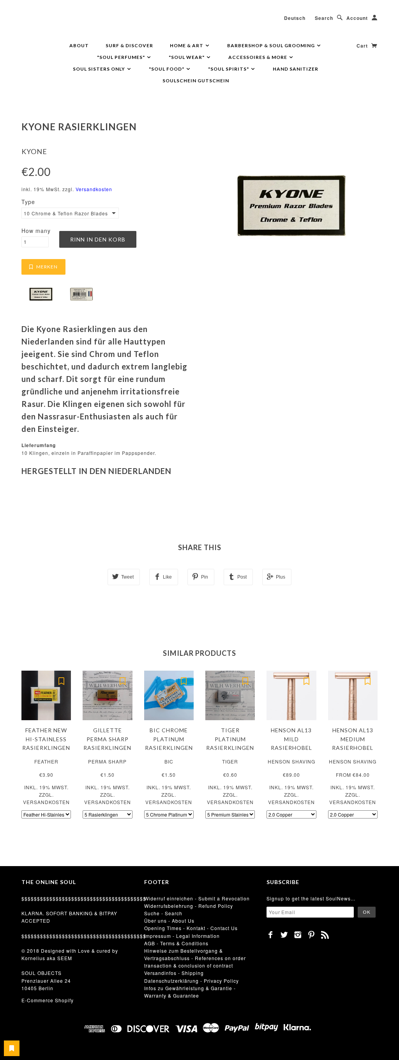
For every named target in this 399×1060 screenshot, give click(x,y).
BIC (168, 761)
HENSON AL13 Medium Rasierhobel (352, 739)
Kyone (34, 151)
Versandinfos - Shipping (174, 972)
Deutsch (294, 17)
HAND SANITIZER (295, 69)
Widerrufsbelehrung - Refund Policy (188, 905)
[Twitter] (284, 935)
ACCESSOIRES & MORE (258, 57)
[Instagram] (298, 935)
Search (324, 17)
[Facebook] (271, 935)
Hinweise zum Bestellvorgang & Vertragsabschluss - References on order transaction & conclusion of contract (195, 958)
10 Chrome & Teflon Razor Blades (66, 213)
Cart (363, 45)
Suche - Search (163, 913)
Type (28, 202)
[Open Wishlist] (11, 1048)
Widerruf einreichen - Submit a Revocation (197, 898)
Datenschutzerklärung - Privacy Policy (191, 980)
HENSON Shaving (291, 761)
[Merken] (61, 680)
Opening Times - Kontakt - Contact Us (191, 928)
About (79, 45)
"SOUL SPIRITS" (229, 69)
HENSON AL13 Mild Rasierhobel (291, 739)
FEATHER (46, 761)
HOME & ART (187, 45)
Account (357, 17)
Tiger (230, 761)
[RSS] (325, 935)
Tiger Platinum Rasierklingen (230, 739)
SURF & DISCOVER (129, 45)
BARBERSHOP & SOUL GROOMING (271, 45)
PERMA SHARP (107, 761)
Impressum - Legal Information (182, 935)
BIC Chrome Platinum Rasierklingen (169, 739)
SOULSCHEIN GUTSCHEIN (195, 80)
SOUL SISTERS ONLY (99, 69)
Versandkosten (94, 189)
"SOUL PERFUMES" (121, 57)
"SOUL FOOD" (167, 69)
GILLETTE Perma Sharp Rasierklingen (107, 739)
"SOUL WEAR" (187, 57)
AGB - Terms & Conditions (176, 943)
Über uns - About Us (169, 920)
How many (36, 230)
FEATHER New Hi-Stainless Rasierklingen (46, 739)
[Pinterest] (311, 935)
